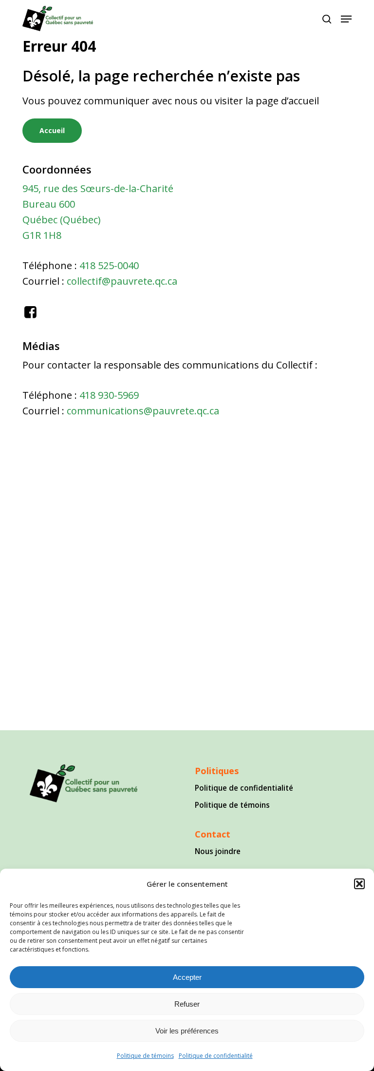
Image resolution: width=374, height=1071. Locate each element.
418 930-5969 (109, 395)
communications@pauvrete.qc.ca (143, 410)
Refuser (187, 1004)
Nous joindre (218, 851)
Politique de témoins (145, 1056)
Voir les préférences (187, 1031)
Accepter (187, 977)
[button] (359, 884)
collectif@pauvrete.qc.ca (122, 281)
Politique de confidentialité (216, 1056)
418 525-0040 (109, 265)
